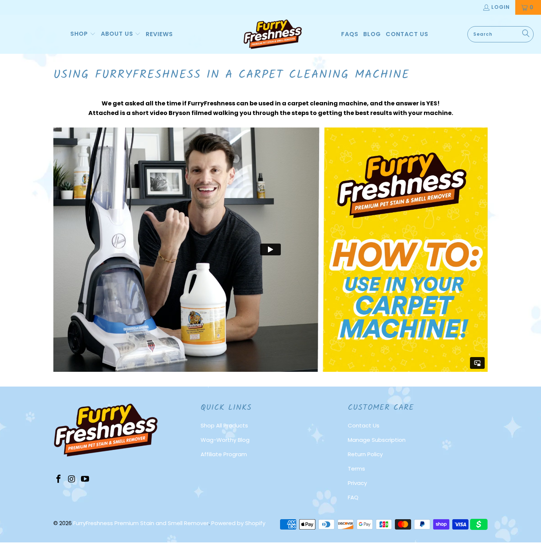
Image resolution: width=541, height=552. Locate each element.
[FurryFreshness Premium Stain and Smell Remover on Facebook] (58, 479)
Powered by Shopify (238, 523)
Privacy (357, 483)
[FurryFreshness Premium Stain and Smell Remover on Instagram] (72, 479)
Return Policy (365, 454)
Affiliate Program (224, 454)
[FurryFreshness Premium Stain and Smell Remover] (272, 34)
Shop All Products (224, 425)
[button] (83, 34)
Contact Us (363, 425)
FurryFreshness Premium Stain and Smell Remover (141, 523)
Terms (356, 468)
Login (500, 7)
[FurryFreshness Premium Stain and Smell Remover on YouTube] (85, 479)
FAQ (353, 497)
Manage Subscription (377, 440)
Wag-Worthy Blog (225, 440)
